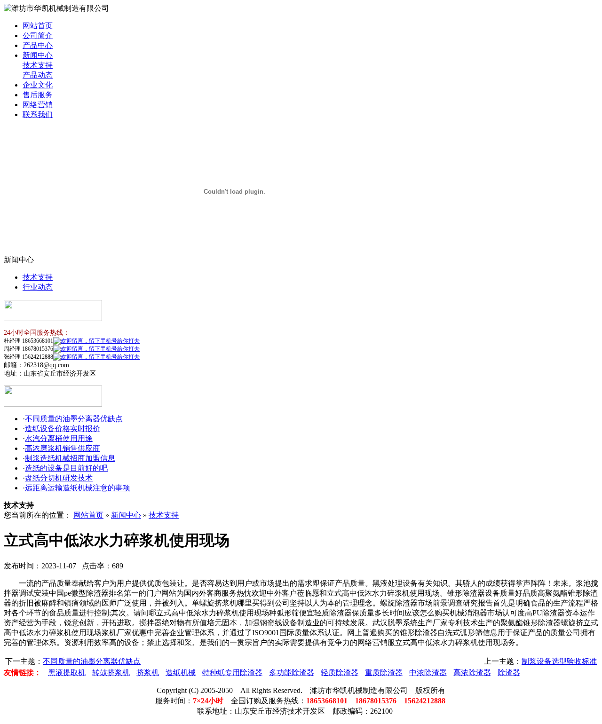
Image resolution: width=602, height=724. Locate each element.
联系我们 (38, 114)
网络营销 (38, 105)
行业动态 (38, 287)
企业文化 (38, 85)
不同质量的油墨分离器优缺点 (74, 419)
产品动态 (38, 75)
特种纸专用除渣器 (232, 673)
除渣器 (509, 673)
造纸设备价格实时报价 (62, 429)
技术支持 (38, 65)
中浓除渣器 (428, 673)
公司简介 (38, 35)
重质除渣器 (384, 673)
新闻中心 (38, 55)
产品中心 (38, 45)
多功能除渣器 (291, 673)
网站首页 (38, 26)
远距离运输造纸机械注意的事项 (77, 488)
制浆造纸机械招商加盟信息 (70, 458)
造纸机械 (181, 673)
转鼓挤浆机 (111, 673)
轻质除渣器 (339, 673)
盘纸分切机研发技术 (59, 478)
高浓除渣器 (472, 673)
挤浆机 (147, 673)
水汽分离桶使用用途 (59, 438)
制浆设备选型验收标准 (559, 661)
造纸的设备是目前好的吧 (66, 468)
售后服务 (38, 95)
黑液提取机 (67, 673)
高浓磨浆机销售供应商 (62, 448)
